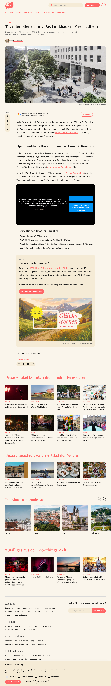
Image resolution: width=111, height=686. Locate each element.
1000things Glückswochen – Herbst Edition (49, 268)
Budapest (38, 611)
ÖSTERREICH (9, 608)
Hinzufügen (86, 114)
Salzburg (38, 608)
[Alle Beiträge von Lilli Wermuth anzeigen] (7, 41)
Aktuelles (8, 22)
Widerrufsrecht (37, 655)
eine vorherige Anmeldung (59, 167)
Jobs (32, 641)
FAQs (48, 655)
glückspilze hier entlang (31, 291)
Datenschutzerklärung (14, 644)
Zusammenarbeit (21, 641)
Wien (18, 608)
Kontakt (40, 641)
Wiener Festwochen (75, 173)
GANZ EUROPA (27, 611)
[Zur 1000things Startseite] (9, 5)
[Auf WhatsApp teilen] (7, 116)
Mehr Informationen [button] (42, 210)
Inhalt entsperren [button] (81, 199)
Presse (8, 659)
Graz (25, 608)
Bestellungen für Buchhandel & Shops (28, 659)
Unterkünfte (46, 626)
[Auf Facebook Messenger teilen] (7, 120)
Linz (30, 608)
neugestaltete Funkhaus (66, 132)
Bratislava (49, 611)
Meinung (86, 432)
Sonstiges (33, 630)
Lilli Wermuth (18, 41)
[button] (7, 130)
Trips (37, 626)
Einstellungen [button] (42, 681)
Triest (7, 615)
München (8, 611)
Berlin (17, 611)
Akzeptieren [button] (28, 681)
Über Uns (8, 641)
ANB (33, 644)
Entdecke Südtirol (20, 615)
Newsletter (94, 5)
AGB (27, 644)
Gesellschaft (20, 630)
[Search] (50, 5)
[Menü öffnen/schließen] (103, 5)
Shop (7, 655)
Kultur (29, 626)
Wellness (9, 630)
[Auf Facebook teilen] (7, 125)
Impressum (41, 644)
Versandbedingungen (20, 655)
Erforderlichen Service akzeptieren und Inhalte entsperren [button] (80, 208)
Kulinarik (9, 626)
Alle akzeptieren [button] (13, 681)
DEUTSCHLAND (50, 608)
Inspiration (35, 401)
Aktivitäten (19, 626)
